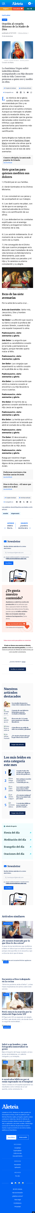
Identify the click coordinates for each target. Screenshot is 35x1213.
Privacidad (17, 1206)
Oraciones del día (14, 853)
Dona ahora (16, 9)
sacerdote (7, 1027)
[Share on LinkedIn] (20, 92)
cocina (6, 962)
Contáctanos (17, 1203)
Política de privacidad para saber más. (16, 558)
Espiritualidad (6, 15)
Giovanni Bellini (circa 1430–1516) (17, 289)
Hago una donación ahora (15, 624)
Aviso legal (17, 1200)
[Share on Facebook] (17, 92)
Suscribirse (11, 1137)
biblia (5, 1062)
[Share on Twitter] (24, 92)
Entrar (23, 662)
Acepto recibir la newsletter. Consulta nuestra (17, 557)
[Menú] (6, 3)
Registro (6, 9)
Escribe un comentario (17, 669)
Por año (17, 1176)
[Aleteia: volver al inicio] (17, 3)
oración (5, 513)
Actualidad (17, 1148)
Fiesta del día (12, 832)
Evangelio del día (14, 846)
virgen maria (15, 513)
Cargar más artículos (17, 744)
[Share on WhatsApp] (31, 92)
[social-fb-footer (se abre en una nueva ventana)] (16, 1183)
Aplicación (17, 1167)
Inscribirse (8, 563)
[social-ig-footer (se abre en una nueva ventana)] (23, 1183)
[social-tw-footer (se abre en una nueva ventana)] (19, 1183)
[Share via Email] (27, 92)
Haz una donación (17, 1193)
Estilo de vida (17, 1153)
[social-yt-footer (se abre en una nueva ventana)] (12, 1183)
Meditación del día (15, 839)
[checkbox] (4, 557)
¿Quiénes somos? (17, 1196)
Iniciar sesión (23, 1137)
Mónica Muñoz (23, 33)
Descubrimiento (17, 1156)
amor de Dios (8, 923)
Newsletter (17, 1165)
